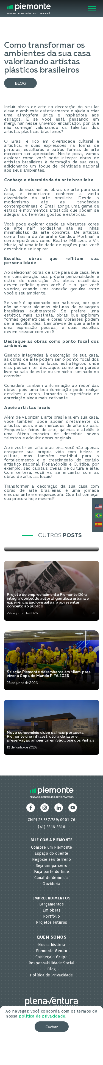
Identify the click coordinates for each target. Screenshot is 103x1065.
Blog (20, 84)
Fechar (52, 1027)
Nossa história (51, 944)
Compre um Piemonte (51, 847)
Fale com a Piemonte (51, 840)
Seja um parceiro (52, 865)
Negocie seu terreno (51, 859)
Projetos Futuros (51, 922)
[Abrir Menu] (92, 8)
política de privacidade (42, 1016)
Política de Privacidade (51, 975)
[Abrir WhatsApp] (89, 1051)
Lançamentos (51, 904)
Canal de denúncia (51, 877)
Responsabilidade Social (52, 963)
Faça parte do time (51, 871)
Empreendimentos (51, 898)
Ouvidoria (51, 883)
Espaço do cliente (51, 853)
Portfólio (51, 916)
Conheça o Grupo (51, 957)
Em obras (51, 910)
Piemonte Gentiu (51, 951)
